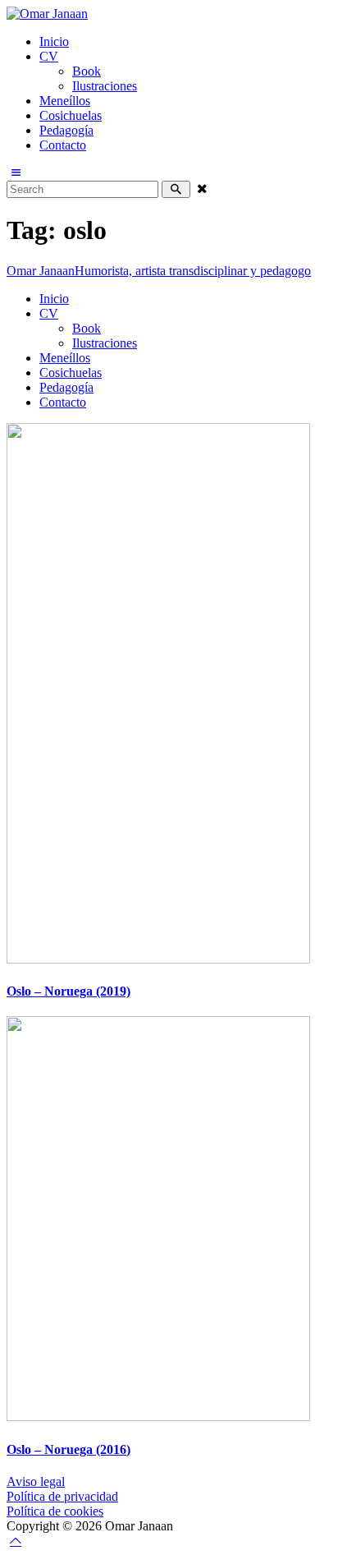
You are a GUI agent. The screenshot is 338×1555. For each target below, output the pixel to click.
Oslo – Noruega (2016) (68, 1449)
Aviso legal (36, 1481)
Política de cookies (55, 1511)
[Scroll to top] (16, 1541)
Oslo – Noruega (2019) (68, 991)
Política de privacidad (62, 1496)
